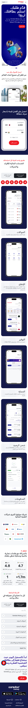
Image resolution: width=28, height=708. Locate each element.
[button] (26, 2)
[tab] (20, 175)
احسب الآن (14, 142)
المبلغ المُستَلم (20, 130)
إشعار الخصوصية (8, 703)
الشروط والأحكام (19, 703)
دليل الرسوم (8, 705)
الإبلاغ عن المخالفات (19, 705)
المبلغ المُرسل (20, 122)
